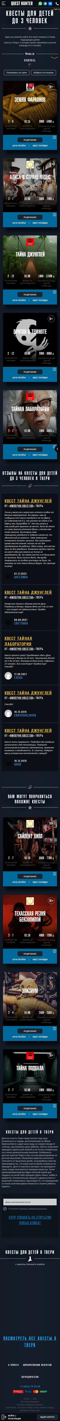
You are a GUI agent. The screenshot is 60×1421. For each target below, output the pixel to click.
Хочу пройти (19, 145)
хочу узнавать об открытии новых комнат (30, 1220)
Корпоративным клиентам (37, 1365)
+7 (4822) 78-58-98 (30, 1386)
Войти (11, 1415)
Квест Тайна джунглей (28, 501)
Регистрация (14, 1418)
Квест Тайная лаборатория (18, 641)
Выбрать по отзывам (44, 72)
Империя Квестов (21, 506)
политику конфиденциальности (33, 1209)
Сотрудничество (30, 1377)
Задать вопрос (47, 1417)
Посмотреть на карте (16, 72)
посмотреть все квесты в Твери (30, 1342)
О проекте (13, 1365)
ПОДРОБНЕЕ (30, 139)
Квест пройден (40, 145)
